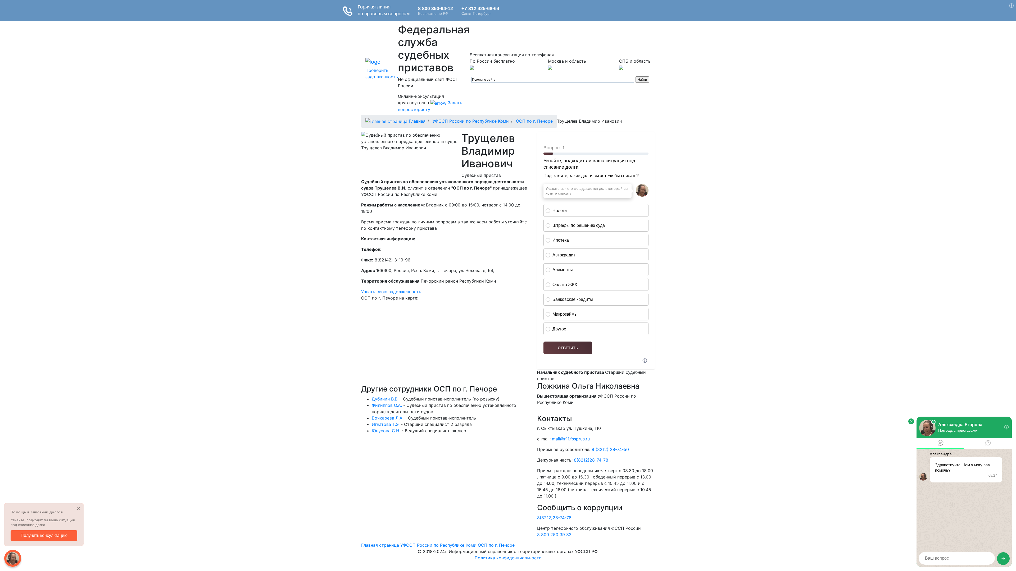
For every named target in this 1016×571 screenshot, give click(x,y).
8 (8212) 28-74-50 (610, 449)
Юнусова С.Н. (386, 430)
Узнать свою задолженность (391, 291)
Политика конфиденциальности (508, 557)
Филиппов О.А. (387, 405)
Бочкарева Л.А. (387, 418)
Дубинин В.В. (385, 399)
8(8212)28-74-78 (591, 460)
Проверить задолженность (381, 73)
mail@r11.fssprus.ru (571, 438)
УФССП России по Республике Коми (471, 121)
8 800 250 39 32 (554, 534)
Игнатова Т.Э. (386, 424)
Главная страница (380, 545)
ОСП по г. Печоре (534, 121)
